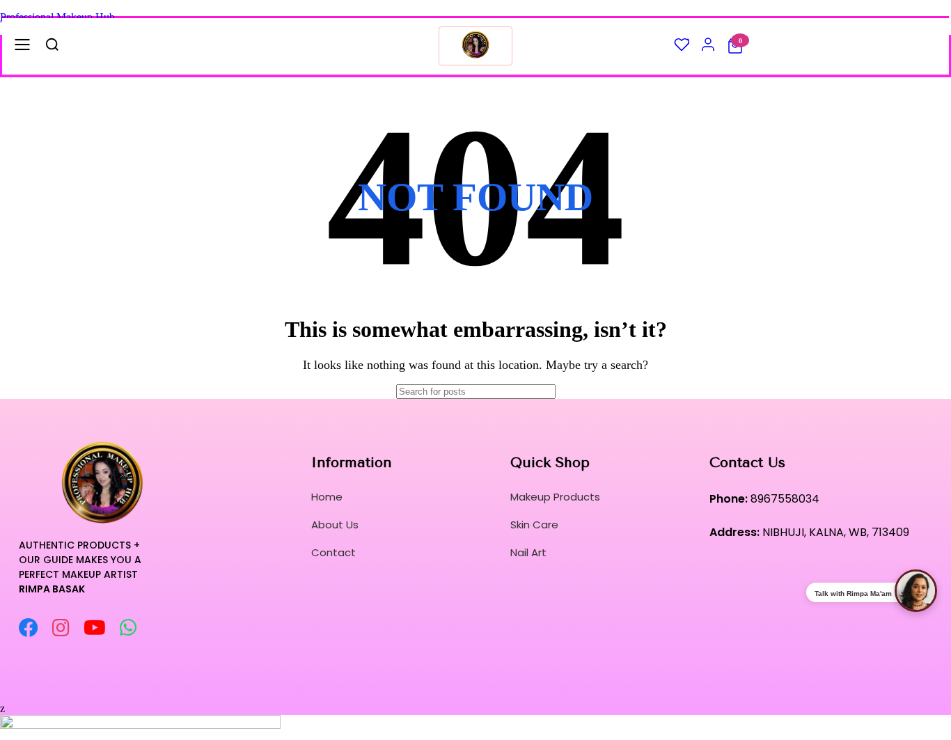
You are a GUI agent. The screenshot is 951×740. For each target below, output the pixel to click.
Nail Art (528, 552)
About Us (335, 524)
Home (327, 496)
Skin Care (534, 524)
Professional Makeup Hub (57, 17)
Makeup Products (555, 496)
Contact (333, 552)
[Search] (599, 391)
